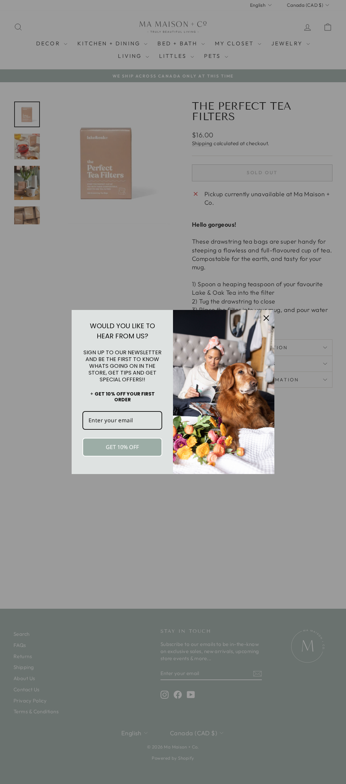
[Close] (266, 318)
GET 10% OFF (122, 447)
